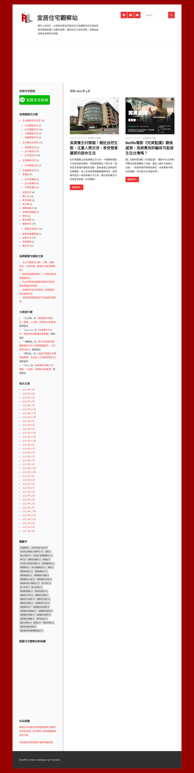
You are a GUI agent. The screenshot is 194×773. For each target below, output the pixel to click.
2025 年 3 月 (28, 401)
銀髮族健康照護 (30, 233)
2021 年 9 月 (28, 523)
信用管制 (24, 548)
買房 (24, 216)
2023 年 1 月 (28, 464)
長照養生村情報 (94, 138)
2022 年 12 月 (29, 468)
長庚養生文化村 (42, 603)
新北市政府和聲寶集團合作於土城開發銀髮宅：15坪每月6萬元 (37, 345)
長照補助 (26, 241)
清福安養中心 (41, 571)
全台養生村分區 (30, 142)
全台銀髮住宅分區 (31, 120)
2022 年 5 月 (28, 491)
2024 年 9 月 (28, 421)
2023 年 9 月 (28, 444)
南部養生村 (30, 147)
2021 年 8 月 (28, 527)
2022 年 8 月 (28, 480)
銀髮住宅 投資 (41, 595)
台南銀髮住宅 (31, 133)
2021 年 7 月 (28, 531)
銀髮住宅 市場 (26, 595)
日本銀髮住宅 (31, 165)
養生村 (25, 245)
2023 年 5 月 (28, 452)
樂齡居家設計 (26, 571)
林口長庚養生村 (38, 567)
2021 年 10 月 (29, 519)
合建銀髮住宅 (29, 170)
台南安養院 (30, 187)
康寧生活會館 (34, 559)
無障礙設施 (26, 575)
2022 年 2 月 (28, 503)
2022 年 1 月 (28, 507)
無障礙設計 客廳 (41, 575)
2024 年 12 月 (29, 409)
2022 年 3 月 (28, 499)
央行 (23, 559)
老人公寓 (24, 587)
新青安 (46, 559)
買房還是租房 (26, 591)
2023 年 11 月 (29, 436)
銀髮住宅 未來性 (27, 599)
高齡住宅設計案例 (28, 627)
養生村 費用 (26, 623)
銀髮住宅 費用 (26, 603)
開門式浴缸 (42, 619)
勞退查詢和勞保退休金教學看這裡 (36, 742)
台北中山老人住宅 (39, 548)
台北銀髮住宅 (31, 129)
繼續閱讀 (76, 187)
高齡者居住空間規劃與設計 (31, 630)
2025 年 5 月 (28, 393)
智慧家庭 (24, 567)
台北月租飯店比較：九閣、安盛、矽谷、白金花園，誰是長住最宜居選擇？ (37, 266)
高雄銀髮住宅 (31, 137)
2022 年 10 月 (29, 472)
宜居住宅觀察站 (57, 17)
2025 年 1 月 (28, 405)
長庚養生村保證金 (28, 611)
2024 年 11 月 (29, 413)
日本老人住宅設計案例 (30, 563)
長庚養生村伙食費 (41, 607)
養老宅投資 (48, 623)
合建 (48, 551)
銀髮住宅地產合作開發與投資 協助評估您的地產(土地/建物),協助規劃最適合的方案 (37, 731)
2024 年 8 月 (28, 425)
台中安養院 (30, 179)
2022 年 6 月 (28, 488)
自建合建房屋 (29, 212)
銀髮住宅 (26, 223)
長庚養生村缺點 (27, 615)
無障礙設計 (28, 208)
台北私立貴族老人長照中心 (31, 551)
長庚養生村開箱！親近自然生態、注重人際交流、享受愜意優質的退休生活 (94, 148)
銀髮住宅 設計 (43, 599)
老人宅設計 (36, 587)
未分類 (25, 204)
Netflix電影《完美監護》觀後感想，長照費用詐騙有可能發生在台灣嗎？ (150, 148)
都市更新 (26, 219)
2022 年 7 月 (28, 484)
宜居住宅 (26, 192)
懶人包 (25, 196)
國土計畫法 (25, 555)
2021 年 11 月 (29, 515)
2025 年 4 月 (28, 397)
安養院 (25, 174)
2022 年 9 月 (28, 476)
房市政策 (26, 200)
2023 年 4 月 (28, 456)
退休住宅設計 (41, 591)
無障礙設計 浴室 (27, 579)
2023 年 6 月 (28, 448)
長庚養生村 (25, 607)
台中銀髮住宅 (31, 125)
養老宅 (37, 623)
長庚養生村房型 (45, 611)
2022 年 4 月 (28, 495)
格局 (51, 567)
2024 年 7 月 (28, 429)
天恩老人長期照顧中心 (43, 555)
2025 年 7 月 (28, 389)
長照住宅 (26, 237)
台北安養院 (30, 183)
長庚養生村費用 (44, 615)
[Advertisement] (97, 62)
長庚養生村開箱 (27, 619)
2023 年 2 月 (28, 460)
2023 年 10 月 (29, 440)
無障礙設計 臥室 (44, 579)
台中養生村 (30, 151)
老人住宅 (46, 583)
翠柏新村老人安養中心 (30, 583)
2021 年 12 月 (29, 511)
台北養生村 (30, 155)
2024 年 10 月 (29, 417)
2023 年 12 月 (29, 432)
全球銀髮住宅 (29, 160)
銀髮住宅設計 (31, 228)
